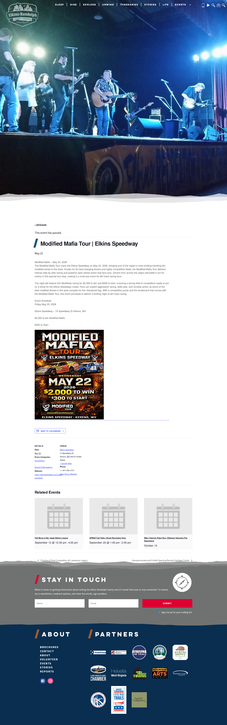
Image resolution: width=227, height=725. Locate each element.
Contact (47, 651)
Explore (89, 4)
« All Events (41, 224)
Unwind (108, 4)
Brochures (49, 647)
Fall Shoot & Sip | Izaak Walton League (51, 538)
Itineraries (129, 4)
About (45, 655)
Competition (40, 460)
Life (166, 4)
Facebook (43, 681)
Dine (73, 4)
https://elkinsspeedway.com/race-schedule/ (46, 476)
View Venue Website (68, 474)
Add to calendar (51, 431)
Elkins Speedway (67, 449)
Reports (47, 671)
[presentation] (59, 516)
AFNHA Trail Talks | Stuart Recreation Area (107, 538)
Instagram (50, 681)
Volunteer (49, 659)
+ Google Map (66, 463)
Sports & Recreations (43, 467)
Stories (150, 4)
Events (180, 4)
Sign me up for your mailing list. (176, 612)
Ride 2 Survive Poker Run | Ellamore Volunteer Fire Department (165, 539)
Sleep (59, 4)
